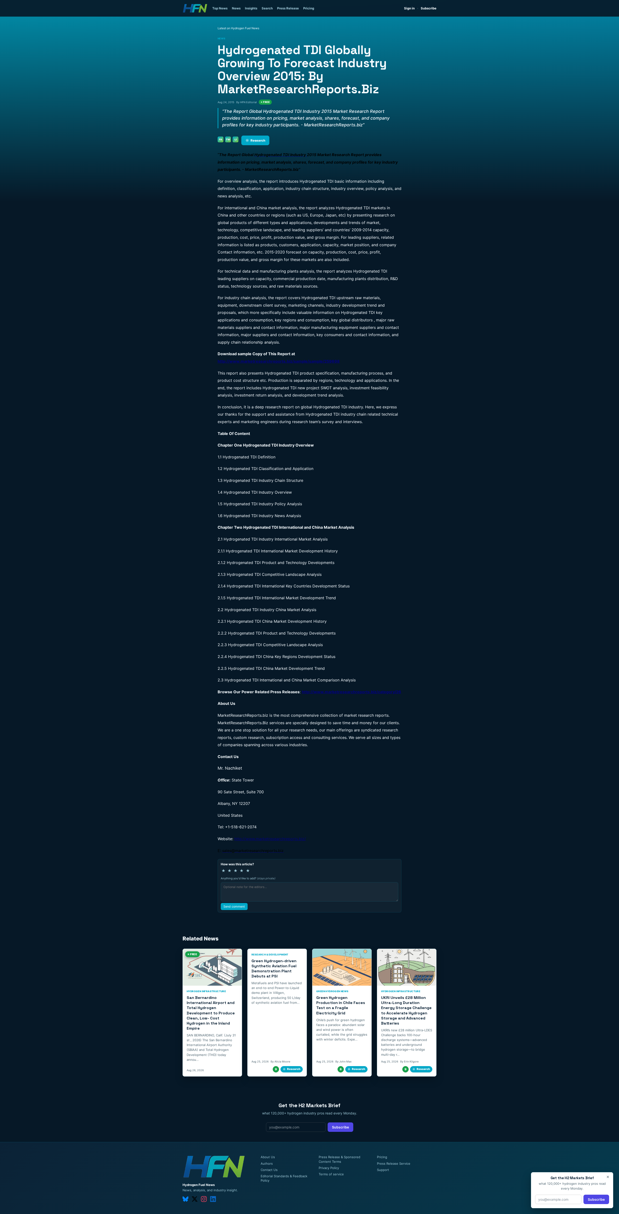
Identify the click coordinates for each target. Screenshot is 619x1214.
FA (220, 139)
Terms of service (331, 1174)
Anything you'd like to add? (248, 878)
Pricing (308, 8)
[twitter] (195, 1199)
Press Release (288, 8)
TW (228, 139)
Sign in (409, 8)
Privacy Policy (329, 1168)
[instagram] (204, 1199)
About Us (268, 1157)
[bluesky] (185, 1199)
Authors (267, 1163)
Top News (220, 8)
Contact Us (269, 1170)
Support (383, 1170)
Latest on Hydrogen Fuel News (238, 28)
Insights (251, 8)
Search (267, 8)
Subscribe (428, 8)
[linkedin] (213, 1199)
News (236, 8)
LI (236, 139)
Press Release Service (393, 1163)
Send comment (234, 906)
